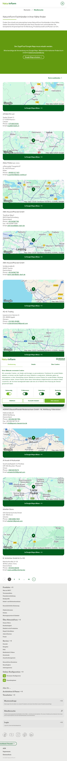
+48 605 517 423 (13, 173)
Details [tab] (33, 364)
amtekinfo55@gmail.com (16, 472)
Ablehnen (12, 400)
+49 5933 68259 (13, 568)
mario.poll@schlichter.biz (16, 570)
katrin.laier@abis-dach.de (16, 274)
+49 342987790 (13, 221)
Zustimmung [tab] (12, 364)
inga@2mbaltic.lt (13, 126)
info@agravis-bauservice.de (17, 423)
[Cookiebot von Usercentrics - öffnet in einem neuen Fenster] (57, 359)
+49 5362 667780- (14, 419)
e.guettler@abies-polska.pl (16, 175)
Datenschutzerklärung (36, 53)
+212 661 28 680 (13, 321)
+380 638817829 (14, 519)
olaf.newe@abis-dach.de (16, 226)
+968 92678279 (13, 470)
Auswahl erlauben (33, 400)
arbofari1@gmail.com (15, 521)
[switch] (25, 393)
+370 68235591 (13, 124)
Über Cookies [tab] (55, 364)
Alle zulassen (55, 400)
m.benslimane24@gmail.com (17, 323)
